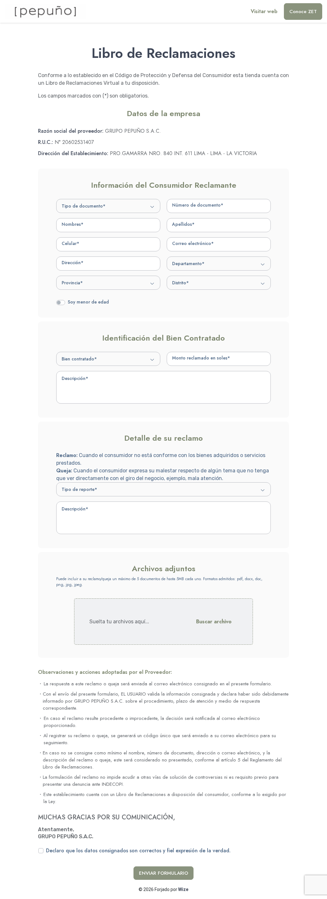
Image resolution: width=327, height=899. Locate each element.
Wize (183, 889)
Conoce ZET (303, 11)
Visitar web (264, 11)
